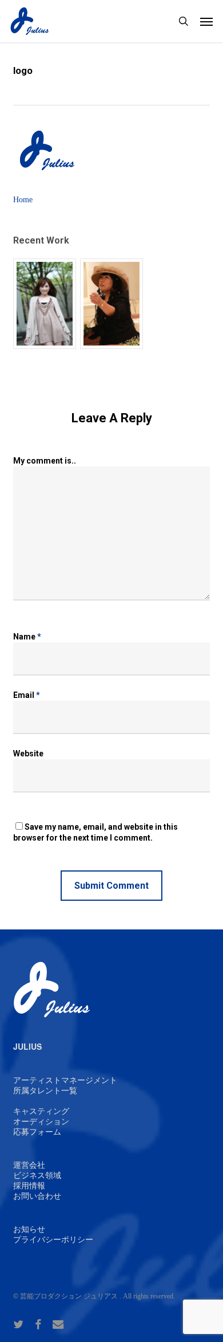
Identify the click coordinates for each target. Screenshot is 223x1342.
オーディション (41, 1121)
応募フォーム (37, 1132)
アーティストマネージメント (65, 1080)
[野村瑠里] (44, 304)
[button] (206, 21)
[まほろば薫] (111, 304)
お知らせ (29, 1229)
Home (23, 199)
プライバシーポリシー (53, 1239)
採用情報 (29, 1186)
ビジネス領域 (37, 1175)
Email (26, 695)
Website (28, 753)
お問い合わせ (37, 1196)
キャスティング (41, 1111)
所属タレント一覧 (45, 1090)
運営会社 (29, 1165)
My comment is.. (44, 460)
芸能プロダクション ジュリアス (69, 1296)
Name (27, 636)
